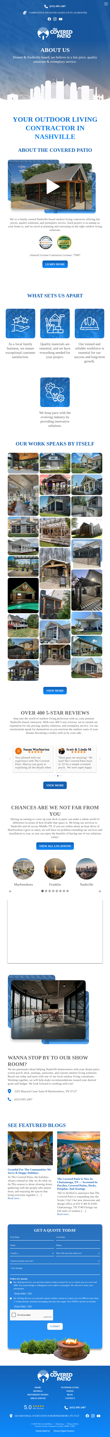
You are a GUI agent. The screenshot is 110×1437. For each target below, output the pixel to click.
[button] (10, 891)
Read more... (14, 1198)
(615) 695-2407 (58, 6)
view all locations (55, 846)
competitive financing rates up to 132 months (58, 12)
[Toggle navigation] (106, 4)
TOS (30, 1293)
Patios (70, 1391)
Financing (59, 1424)
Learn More (55, 264)
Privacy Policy (20, 1293)
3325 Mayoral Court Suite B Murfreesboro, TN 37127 (45, 1091)
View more (55, 690)
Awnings (38, 1391)
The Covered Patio (45, 1424)
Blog (70, 1395)
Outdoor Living (70, 1387)
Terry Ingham (33, 749)
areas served (38, 1398)
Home (38, 1387)
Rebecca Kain (76, 749)
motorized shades (37, 1395)
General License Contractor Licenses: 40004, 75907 (55, 1426)
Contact (70, 1398)
